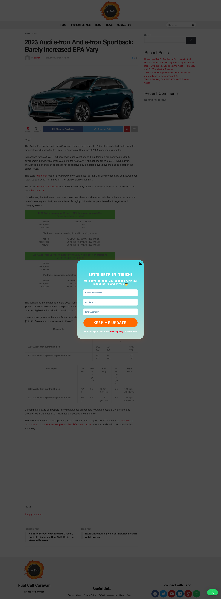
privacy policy (116, 331)
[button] (212, 592)
